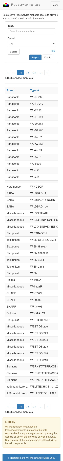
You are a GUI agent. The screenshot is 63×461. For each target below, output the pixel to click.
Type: (11, 25)
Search (13, 51)
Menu (56, 5)
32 (20, 72)
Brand (10, 90)
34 (34, 72)
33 (27, 72)
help (53, 50)
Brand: (11, 38)
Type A (34, 90)
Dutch (47, 57)
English (35, 57)
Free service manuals (24, 4)
